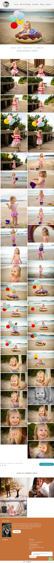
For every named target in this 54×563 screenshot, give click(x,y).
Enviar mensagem (34, 544)
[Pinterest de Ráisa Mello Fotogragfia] (33, 551)
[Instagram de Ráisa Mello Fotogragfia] (31, 551)
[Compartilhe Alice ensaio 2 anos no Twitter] (2, 465)
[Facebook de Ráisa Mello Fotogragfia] (29, 551)
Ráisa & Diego (25, 4)
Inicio (16, 4)
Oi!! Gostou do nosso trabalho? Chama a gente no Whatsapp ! (40, 554)
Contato (48, 4)
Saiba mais (16, 531)
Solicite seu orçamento (46, 464)
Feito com (27, 561)
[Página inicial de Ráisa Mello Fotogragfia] (6, 4)
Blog (42, 4)
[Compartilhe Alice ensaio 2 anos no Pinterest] (4, 465)
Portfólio (35, 4)
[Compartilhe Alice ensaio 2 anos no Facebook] (0, 465)
